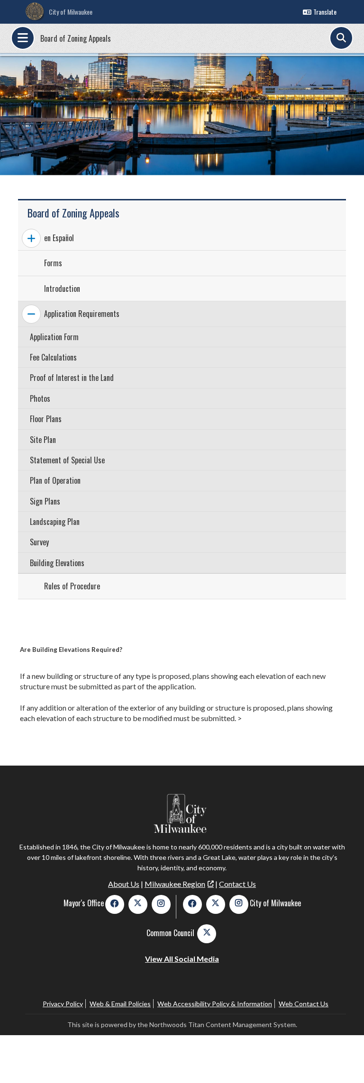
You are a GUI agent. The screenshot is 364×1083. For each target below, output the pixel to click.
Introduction (62, 288)
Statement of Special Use (67, 460)
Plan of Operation (55, 480)
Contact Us (237, 883)
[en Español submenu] (31, 238)
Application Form (54, 337)
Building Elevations (57, 563)
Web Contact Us (303, 1004)
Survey (39, 542)
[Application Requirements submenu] (31, 314)
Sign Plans (45, 501)
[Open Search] (341, 38)
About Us (123, 883)
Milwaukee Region (175, 883)
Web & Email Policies (120, 1004)
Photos (40, 398)
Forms (53, 263)
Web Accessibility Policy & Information (214, 1004)
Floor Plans (46, 418)
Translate (325, 12)
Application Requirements (81, 313)
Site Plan (43, 439)
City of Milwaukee (70, 12)
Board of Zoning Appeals (75, 38)
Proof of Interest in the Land (72, 377)
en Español (59, 238)
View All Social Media (182, 958)
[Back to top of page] (344, 1061)
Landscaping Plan (55, 521)
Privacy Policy (63, 1004)
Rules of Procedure (72, 586)
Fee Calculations (53, 357)
